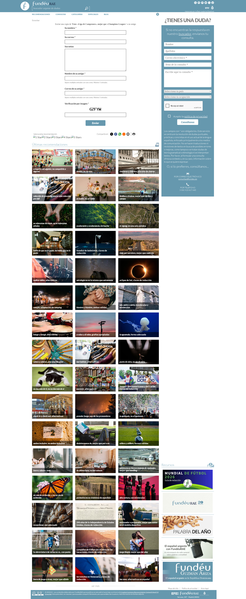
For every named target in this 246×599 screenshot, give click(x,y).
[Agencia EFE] (207, 8)
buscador (185, 34)
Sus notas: (69, 46)
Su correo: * (70, 37)
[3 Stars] (57, 137)
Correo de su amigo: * (74, 88)
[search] (86, 8)
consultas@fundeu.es (187, 179)
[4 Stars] (67, 137)
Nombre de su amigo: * (75, 73)
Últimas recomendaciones (50, 144)
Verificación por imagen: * (77, 103)
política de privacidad (195, 116)
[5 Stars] (76, 137)
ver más (95, 585)
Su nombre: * (70, 28)
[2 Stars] (47, 137)
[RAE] (212, 7)
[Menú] (157, 14)
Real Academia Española (205, 11)
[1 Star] (37, 137)
